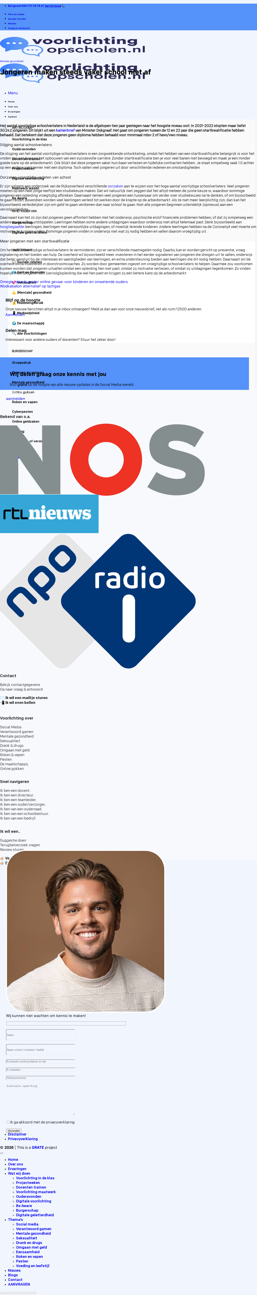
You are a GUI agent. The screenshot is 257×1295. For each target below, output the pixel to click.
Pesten (22, 1261)
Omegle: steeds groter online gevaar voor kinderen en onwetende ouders (64, 281)
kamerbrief (65, 131)
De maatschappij (30, 323)
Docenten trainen (31, 1188)
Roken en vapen (29, 1257)
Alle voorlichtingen (32, 333)
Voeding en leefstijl (32, 1266)
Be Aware (24, 1206)
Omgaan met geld (31, 1248)
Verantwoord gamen (33, 1229)
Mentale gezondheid (11, 61)
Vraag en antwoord (19, 28)
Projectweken (28, 1183)
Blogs (13, 1275)
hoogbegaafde (12, 227)
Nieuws (12, 24)
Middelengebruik (30, 303)
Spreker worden (17, 19)
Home (11, 102)
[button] (13, 93)
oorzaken (115, 186)
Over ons (13, 107)
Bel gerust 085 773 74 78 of (26, 5)
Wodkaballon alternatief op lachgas (30, 286)
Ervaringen (14, 112)
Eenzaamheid (28, 1252)
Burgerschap (27, 1211)
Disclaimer (17, 1135)
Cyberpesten (22, 412)
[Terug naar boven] (1, 1153)
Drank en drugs (29, 1243)
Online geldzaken (25, 421)
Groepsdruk (21, 363)
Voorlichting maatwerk (36, 1192)
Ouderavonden (24, 149)
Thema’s (15, 1220)
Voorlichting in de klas (29, 139)
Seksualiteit (26, 1238)
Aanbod (12, 117)
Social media (27, 1225)
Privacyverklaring (23, 1139)
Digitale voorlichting (33, 1201)
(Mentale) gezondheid (34, 292)
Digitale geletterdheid (35, 1215)
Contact (15, 1280)
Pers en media (16, 14)
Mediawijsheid (28, 313)
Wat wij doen (19, 1174)
